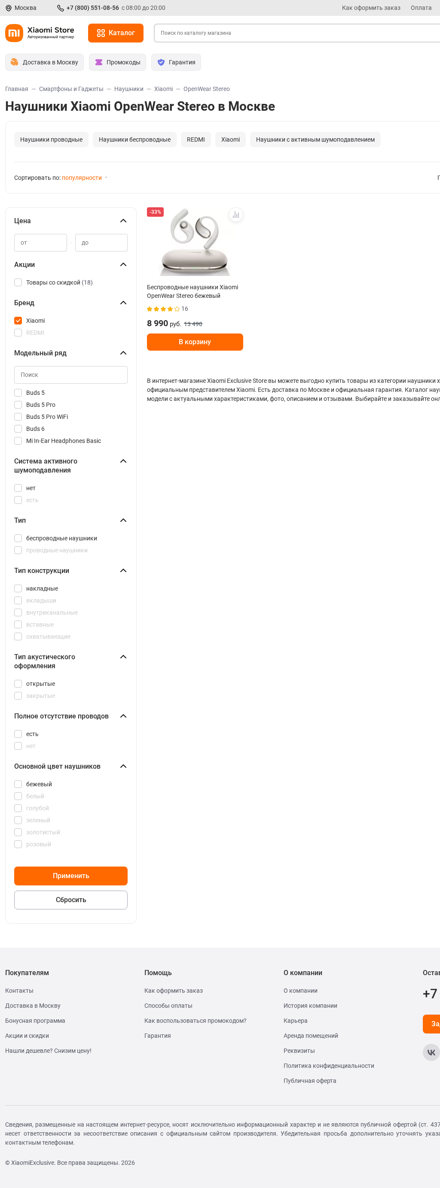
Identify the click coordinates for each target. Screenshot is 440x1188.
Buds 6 (35, 428)
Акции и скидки (27, 1035)
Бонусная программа (35, 1020)
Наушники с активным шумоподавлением (315, 139)
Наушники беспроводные (135, 139)
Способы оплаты (168, 1005)
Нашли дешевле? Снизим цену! (48, 1050)
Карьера (296, 1020)
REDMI (196, 139)
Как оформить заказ (371, 7)
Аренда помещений (311, 1035)
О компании (301, 990)
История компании (310, 1005)
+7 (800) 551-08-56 (93, 7)
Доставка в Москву (33, 1005)
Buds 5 (35, 392)
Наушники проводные (51, 139)
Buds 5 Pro (40, 404)
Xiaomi (230, 139)
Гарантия (157, 1035)
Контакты (19, 990)
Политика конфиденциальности (329, 1065)
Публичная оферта (310, 1080)
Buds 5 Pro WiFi (47, 416)
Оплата (421, 7)
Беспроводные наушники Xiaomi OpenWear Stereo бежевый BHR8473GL (192, 291)
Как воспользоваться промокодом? (195, 1020)
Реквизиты (299, 1050)
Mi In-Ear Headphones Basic (63, 440)
